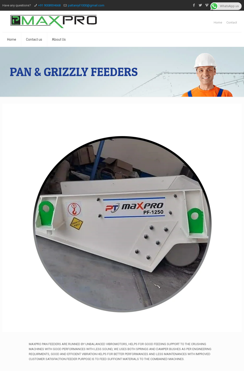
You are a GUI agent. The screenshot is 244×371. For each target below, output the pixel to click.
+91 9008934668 (49, 5)
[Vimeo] (206, 5)
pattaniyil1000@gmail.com (86, 5)
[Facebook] (194, 5)
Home (218, 22)
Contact (231, 22)
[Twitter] (200, 5)
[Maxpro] (54, 21)
